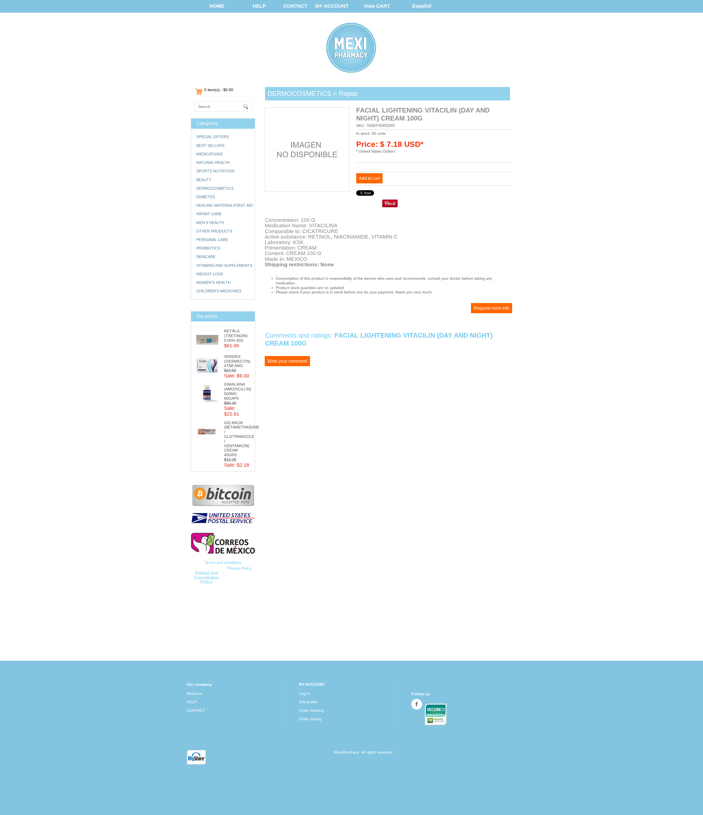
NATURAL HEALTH (213, 162)
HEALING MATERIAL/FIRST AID (224, 205)
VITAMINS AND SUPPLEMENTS (224, 265)
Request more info (491, 308)
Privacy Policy (239, 568)
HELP (259, 6)
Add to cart (369, 178)
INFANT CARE (209, 214)
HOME (217, 6)
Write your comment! (287, 361)
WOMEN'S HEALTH (213, 282)
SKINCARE (206, 256)
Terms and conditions (223, 562)
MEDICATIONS (209, 154)
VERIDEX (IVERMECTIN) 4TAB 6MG (237, 361)
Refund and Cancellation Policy (206, 577)
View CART (377, 6)
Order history (310, 719)
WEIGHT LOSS (209, 274)
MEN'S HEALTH (210, 222)
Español (421, 6)
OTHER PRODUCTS (214, 231)
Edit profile (308, 702)
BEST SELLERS (210, 145)
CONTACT (295, 6)
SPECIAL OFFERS (212, 137)
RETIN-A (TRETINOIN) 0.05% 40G (236, 336)
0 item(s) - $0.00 (218, 90)
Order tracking (311, 710)
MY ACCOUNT (331, 6)
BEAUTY (203, 180)
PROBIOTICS (208, 248)
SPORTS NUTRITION (215, 171)
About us (194, 693)
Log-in (304, 693)
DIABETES (205, 197)
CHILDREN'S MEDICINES (218, 291)
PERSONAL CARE (212, 239)
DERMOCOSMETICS (214, 188)
